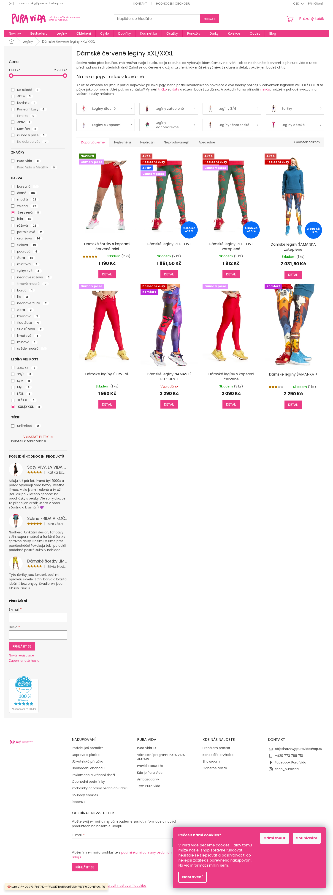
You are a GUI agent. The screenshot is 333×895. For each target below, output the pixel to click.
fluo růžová (29, 329)
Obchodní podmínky (88, 782)
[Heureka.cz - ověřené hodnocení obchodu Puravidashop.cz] (24, 694)
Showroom (211, 761)
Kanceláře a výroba (218, 755)
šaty (175, 89)
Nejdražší (147, 142)
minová (26, 342)
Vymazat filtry (36, 436)
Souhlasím (306, 838)
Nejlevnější (122, 142)
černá (26, 193)
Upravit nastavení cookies (125, 885)
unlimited (28, 425)
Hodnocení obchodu (173, 3)
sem (224, 865)
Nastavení (192, 877)
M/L (23, 387)
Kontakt (140, 3)
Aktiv (23, 122)
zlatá (24, 309)
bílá (24, 219)
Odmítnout (274, 838)
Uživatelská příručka (87, 761)
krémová (27, 316)
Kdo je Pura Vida (149, 773)
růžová (27, 225)
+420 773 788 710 (289, 755)
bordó (24, 290)
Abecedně (207, 142)
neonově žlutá (32, 303)
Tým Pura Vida (148, 786)
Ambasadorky (148, 779)
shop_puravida (287, 769)
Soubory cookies (85, 795)
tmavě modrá (31, 283)
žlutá (25, 257)
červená (28, 212)
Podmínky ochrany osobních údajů (99, 788)
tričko (162, 89)
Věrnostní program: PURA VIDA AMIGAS (161, 757)
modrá (26, 199)
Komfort (26, 128)
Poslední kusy (31, 109)
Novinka (26, 102)
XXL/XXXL (29, 406)
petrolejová (29, 232)
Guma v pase (31, 135)
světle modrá (30, 348)
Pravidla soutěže (150, 766)
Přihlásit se (22, 646)
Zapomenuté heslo (24, 661)
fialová (26, 245)
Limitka (25, 115)
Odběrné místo (215, 768)
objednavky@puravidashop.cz (298, 749)
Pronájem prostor (216, 748)
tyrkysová (28, 271)
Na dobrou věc (31, 141)
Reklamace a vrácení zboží (93, 775)
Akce (24, 96)
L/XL (23, 393)
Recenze (79, 802)
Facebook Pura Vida (290, 762)
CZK (296, 3)
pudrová (27, 251)
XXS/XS (26, 367)
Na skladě (27, 90)
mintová (27, 264)
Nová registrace (21, 655)
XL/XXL (25, 400)
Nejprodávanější (176, 142)
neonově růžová (33, 277)
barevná (26, 186)
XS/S (24, 374)
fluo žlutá (28, 322)
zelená (26, 206)
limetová (27, 335)
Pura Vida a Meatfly (36, 167)
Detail (107, 274)
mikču (265, 89)
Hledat (209, 18)
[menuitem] (15, 33)
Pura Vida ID (146, 748)
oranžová (28, 238)
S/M (23, 381)
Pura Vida (28, 161)
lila (22, 296)
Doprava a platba (86, 755)
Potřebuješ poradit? (87, 748)
